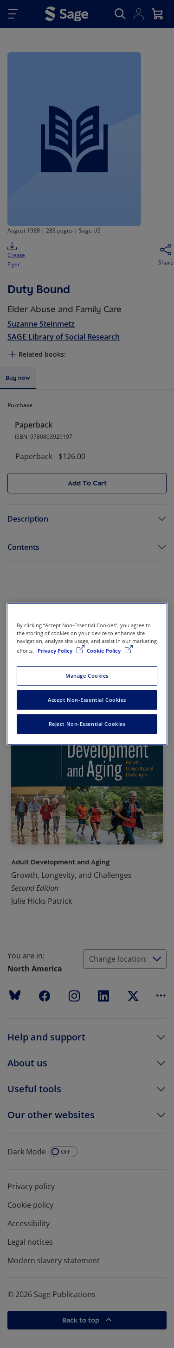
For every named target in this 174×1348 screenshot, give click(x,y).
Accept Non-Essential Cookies (87, 699)
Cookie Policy (104, 650)
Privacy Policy (56, 650)
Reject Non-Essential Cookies (87, 723)
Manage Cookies (87, 675)
